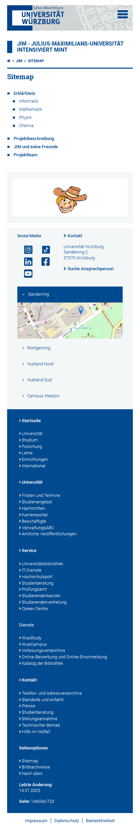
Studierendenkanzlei (41, 595)
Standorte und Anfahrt (43, 699)
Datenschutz (66, 820)
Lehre (27, 452)
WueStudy (31, 637)
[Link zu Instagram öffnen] (25, 250)
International (34, 465)
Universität (32, 433)
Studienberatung (37, 583)
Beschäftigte (34, 521)
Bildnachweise (36, 767)
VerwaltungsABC (38, 527)
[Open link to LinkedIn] (25, 262)
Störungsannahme (39, 718)
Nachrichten (33, 508)
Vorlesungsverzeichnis (43, 650)
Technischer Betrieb (41, 725)
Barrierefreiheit (100, 820)
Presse (28, 705)
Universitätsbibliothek (42, 563)
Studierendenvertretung (44, 602)
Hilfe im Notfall (36, 731)
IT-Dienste (31, 570)
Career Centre (35, 608)
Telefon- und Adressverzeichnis (52, 693)
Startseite (31, 420)
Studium (30, 440)
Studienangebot (37, 501)
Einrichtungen (35, 459)
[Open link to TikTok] (43, 250)
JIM (19, 61)
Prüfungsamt (34, 589)
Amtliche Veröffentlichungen (49, 533)
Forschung (32, 446)
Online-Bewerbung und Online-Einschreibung (64, 656)
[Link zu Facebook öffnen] (43, 262)
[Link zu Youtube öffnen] (25, 274)
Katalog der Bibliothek (42, 663)
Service (29, 550)
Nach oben (32, 773)
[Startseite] (9, 61)
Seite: (24, 801)
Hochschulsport (37, 576)
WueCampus (34, 644)
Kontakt (75, 236)
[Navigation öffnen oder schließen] (123, 14)
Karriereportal (35, 514)
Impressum (36, 820)
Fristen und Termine (41, 495)
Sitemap (36, 61)
